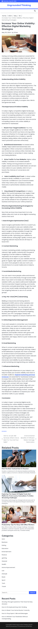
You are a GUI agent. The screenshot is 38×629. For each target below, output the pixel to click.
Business (4, 431)
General (4, 561)
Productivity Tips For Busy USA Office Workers (18, 525)
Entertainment (6, 552)
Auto (3, 539)
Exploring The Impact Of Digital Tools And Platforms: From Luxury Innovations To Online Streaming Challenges (17, 496)
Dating (4, 545)
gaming (4, 558)
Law (3, 571)
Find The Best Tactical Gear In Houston (15, 469)
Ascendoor (14, 626)
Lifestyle (4, 574)
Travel (4, 586)
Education (5, 548)
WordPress (29, 626)
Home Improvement (8, 567)
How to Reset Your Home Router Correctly (16, 610)
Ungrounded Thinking (19, 5)
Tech (3, 583)
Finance (4, 555)
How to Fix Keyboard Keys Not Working (14, 607)
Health (4, 564)
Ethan (16, 32)
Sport (3, 580)
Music (3, 577)
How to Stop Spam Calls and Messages (15, 613)
